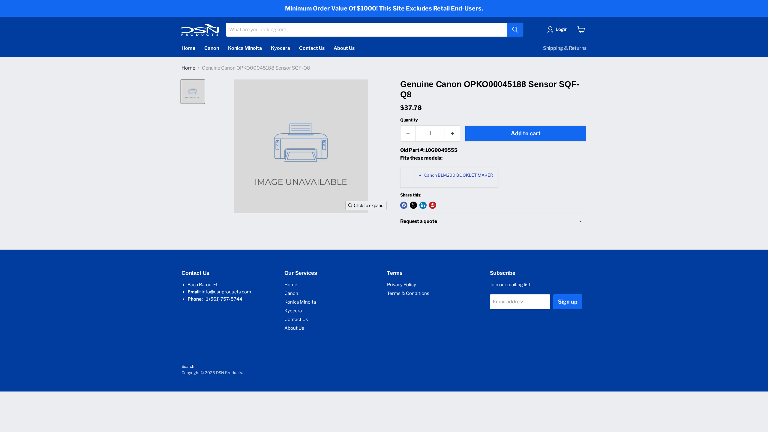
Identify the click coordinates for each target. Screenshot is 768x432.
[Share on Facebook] (403, 205)
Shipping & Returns (564, 48)
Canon (211, 48)
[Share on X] (413, 205)
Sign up (568, 301)
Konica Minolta (245, 48)
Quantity (409, 120)
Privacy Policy (401, 284)
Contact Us (312, 48)
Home (188, 48)
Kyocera (280, 48)
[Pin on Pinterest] (432, 205)
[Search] (515, 30)
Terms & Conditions (408, 293)
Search (188, 366)
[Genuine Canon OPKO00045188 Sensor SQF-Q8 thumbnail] (193, 92)
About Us (344, 48)
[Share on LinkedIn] (423, 205)
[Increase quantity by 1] (452, 133)
